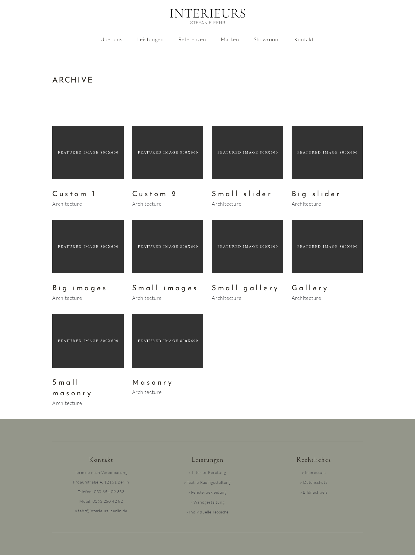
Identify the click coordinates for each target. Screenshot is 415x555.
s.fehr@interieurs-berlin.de (101, 510)
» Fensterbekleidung (207, 492)
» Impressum (314, 472)
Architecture (67, 204)
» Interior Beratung (207, 472)
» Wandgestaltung (208, 502)
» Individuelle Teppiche (207, 512)
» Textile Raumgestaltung (207, 482)
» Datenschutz (313, 482)
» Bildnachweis (314, 492)
